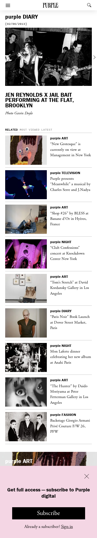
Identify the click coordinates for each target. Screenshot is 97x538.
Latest (46, 129)
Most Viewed (30, 129)
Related (11, 129)
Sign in (67, 526)
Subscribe (48, 513)
